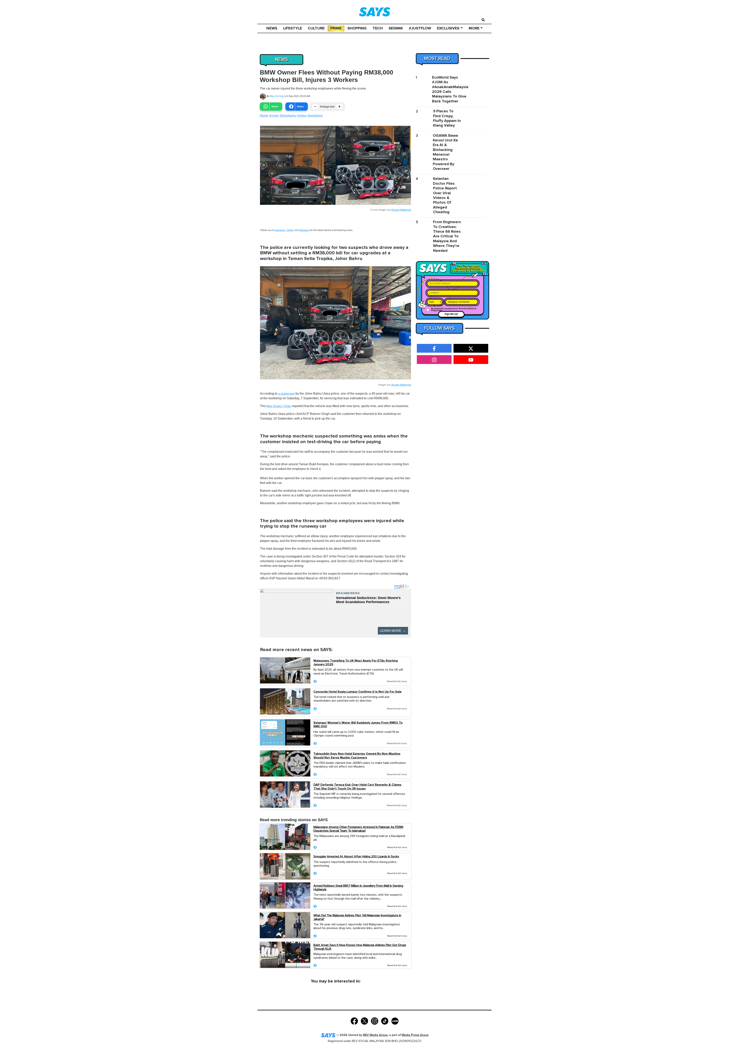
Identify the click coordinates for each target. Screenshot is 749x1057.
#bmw (264, 115)
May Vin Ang (276, 96)
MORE (474, 28)
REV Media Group (375, 1035)
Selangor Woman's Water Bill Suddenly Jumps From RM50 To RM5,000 (358, 724)
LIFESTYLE (292, 28)
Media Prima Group (415, 1035)
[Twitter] (364, 1021)
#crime (274, 115)
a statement (286, 393)
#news (301, 115)
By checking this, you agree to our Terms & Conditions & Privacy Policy (453, 310)
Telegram (304, 230)
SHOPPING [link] (357, 28)
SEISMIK (396, 28)
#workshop (315, 115)
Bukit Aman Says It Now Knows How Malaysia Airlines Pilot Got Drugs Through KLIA (359, 946)
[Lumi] (394, 1021)
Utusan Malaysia (401, 210)
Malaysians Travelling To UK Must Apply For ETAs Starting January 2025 (355, 662)
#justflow (420, 28)
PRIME (336, 28)
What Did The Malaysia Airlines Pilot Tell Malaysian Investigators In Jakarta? (357, 917)
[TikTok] (384, 1021)
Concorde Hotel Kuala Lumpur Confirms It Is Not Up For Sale (357, 692)
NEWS (271, 28)
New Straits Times (278, 406)
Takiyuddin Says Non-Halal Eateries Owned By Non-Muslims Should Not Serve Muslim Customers (356, 755)
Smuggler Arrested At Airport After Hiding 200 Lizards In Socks (356, 856)
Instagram (279, 230)
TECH (378, 28)
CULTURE (316, 28)
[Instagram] (374, 1021)
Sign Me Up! (451, 314)
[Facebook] (354, 1021)
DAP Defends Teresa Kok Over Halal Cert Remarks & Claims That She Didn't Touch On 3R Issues (357, 786)
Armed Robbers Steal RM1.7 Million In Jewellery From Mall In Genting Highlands (358, 887)
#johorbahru (288, 115)
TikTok (289, 230)
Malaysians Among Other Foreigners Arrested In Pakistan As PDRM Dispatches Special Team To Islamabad (358, 828)
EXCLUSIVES (448, 28)
